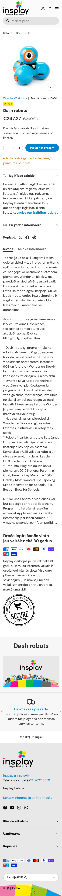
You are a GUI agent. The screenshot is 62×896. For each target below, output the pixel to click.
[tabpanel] (31, 390)
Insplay (16, 888)
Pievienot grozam (42, 147)
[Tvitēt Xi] (20, 237)
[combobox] (31, 21)
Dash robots (23, 33)
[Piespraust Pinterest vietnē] (34, 237)
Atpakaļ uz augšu (31, 737)
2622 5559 (42, 780)
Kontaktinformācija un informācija (27, 798)
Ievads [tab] (8, 249)
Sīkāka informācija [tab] (32, 249)
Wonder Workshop (15, 98)
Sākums (7, 33)
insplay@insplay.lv (16, 776)
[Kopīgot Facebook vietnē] (27, 237)
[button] (49, 8)
